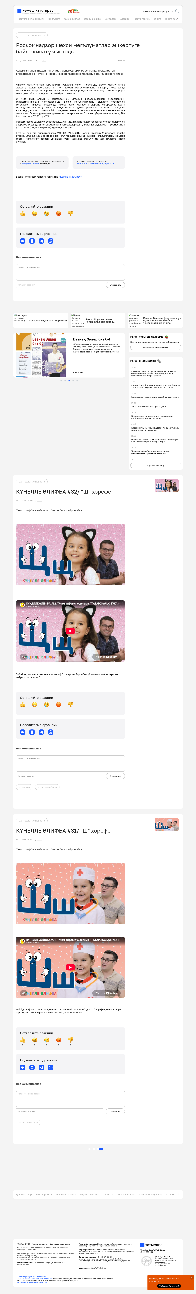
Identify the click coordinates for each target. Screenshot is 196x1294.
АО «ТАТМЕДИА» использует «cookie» (34, 1278)
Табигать (108, 1194)
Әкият (157, 18)
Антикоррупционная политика (31, 1276)
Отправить (115, 284)
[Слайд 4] (73, 381)
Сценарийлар (72, 18)
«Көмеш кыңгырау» (70, 176)
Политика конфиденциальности (32, 1282)
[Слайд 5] (77, 381)
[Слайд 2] (65, 381)
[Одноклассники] (32, 241)
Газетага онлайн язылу (30, 18)
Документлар (24, 1194)
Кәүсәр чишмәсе (89, 1194)
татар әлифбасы (47, 787)
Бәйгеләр (110, 18)
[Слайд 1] (61, 381)
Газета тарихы (141, 18)
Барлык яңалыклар (156, 465)
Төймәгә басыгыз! (169, 1286)
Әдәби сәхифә (92, 18)
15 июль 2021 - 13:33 (24, 840)
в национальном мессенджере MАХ (95, 163)
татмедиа (24, 787)
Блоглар (124, 18)
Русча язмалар (126, 1194)
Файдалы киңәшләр (150, 1194)
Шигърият (54, 18)
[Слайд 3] (69, 381)
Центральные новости (32, 35)
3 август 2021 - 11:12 (24, 61)
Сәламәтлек (173, 1194)
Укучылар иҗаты (66, 1194)
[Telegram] (41, 241)
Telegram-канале (31, 163)
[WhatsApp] (50, 241)
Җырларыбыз (44, 1194)
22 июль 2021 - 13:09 (24, 501)
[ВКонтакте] (22, 241)
